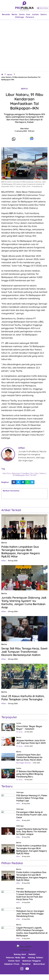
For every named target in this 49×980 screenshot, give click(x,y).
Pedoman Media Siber (15, 957)
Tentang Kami (20, 954)
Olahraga (19, 17)
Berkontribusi (39, 964)
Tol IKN (33, 475)
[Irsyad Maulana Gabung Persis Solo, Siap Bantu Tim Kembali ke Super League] (8, 830)
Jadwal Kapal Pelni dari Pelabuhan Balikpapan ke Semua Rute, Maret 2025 (29, 757)
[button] (14, 482)
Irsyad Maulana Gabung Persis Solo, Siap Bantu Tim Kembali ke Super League (32, 831)
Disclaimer (26, 964)
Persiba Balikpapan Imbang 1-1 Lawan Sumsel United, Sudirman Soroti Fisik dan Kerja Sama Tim (31, 895)
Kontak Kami (14, 961)
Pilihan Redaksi (12, 863)
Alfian (3, 561)
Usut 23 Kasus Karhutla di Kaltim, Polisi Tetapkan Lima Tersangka (23, 697)
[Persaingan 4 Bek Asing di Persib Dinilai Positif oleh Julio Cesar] (8, 814)
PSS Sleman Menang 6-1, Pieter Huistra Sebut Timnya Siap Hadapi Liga (31, 798)
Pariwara (30, 17)
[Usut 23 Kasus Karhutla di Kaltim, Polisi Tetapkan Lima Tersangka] (24, 676)
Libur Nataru (40, 473)
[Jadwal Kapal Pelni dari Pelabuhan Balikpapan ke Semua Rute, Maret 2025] (8, 756)
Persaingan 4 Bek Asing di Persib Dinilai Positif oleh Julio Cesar (31, 815)
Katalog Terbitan (35, 957)
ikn (32, 473)
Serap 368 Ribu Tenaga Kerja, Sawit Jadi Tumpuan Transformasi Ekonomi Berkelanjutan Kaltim (24, 652)
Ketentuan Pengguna (31, 961)
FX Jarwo (19, 732)
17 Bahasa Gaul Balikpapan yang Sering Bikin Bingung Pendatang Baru (30, 774)
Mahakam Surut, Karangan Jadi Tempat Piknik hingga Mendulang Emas (30, 913)
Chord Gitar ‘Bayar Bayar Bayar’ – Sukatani (29, 727)
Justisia (35, 14)
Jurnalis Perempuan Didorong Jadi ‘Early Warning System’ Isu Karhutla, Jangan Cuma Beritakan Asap (23, 602)
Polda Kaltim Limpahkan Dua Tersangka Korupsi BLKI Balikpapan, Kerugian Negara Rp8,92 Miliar (20, 551)
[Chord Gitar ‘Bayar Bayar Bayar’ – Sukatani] (8, 727)
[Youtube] (27, 968)
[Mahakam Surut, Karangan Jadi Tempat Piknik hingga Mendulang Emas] (8, 913)
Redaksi (32, 954)
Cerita (22, 14)
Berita (14, 14)
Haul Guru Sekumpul (11, 473)
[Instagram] (21, 968)
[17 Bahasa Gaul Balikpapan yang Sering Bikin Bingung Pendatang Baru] (8, 773)
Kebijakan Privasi (11, 964)
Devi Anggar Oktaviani (23, 763)
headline (25, 473)
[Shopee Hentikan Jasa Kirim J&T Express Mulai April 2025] (8, 741)
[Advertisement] (24, 45)
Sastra (43, 14)
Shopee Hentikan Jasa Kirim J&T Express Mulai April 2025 (31, 741)
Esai (28, 14)
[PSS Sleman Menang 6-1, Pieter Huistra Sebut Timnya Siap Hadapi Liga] (8, 797)
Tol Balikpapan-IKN (21, 475)
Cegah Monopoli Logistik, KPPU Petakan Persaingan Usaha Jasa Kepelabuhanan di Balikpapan (32, 931)
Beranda (6, 14)
